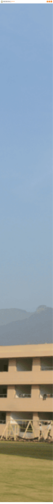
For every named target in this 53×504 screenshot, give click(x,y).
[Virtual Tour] (49, 1)
